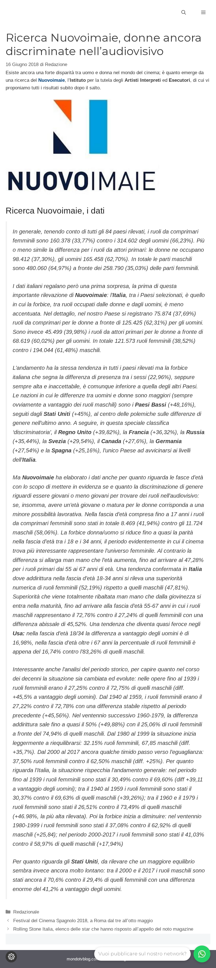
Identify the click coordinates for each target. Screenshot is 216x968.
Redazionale (26, 912)
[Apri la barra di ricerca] (184, 13)
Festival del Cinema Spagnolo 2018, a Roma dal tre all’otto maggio (83, 920)
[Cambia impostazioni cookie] (11, 956)
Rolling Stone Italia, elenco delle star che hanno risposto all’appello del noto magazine (103, 929)
